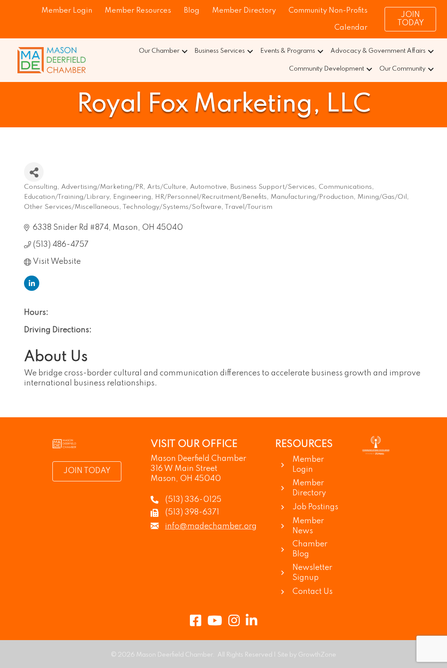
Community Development (326, 69)
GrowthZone (317, 655)
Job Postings (315, 507)
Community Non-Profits (328, 10)
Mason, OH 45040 (186, 479)
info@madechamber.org (211, 526)
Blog (191, 10)
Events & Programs (287, 51)
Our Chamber (159, 51)
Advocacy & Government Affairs (378, 51)
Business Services (220, 51)
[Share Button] (34, 172)
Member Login (66, 10)
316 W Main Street (184, 469)
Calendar (351, 27)
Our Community (402, 69)
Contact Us (312, 592)
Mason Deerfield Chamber (198, 459)
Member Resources (138, 10)
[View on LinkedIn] (31, 289)
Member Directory (244, 10)
